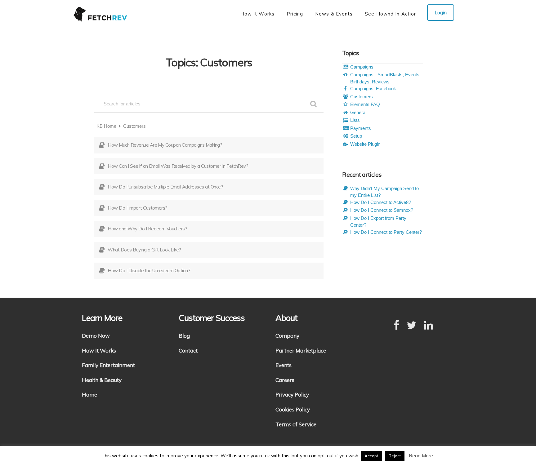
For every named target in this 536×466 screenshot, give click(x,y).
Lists (355, 120)
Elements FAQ (365, 104)
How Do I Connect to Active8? (380, 202)
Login (441, 12)
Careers (284, 380)
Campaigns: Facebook (373, 88)
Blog (184, 335)
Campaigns (361, 66)
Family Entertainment (108, 365)
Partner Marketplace (300, 350)
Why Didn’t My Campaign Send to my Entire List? (384, 192)
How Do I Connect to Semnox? (381, 210)
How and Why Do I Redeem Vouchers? (147, 229)
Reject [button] (395, 455)
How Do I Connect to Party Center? (386, 232)
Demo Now (96, 335)
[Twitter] (412, 325)
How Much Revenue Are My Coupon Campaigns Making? (165, 145)
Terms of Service (295, 424)
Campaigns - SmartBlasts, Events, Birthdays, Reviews (385, 78)
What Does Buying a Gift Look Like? (144, 250)
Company (287, 335)
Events (283, 365)
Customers (361, 96)
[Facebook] (396, 325)
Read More (421, 456)
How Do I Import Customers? (137, 208)
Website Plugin (365, 144)
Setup (356, 136)
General (358, 112)
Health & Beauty (102, 380)
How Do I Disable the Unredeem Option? (149, 270)
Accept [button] (371, 455)
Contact (188, 350)
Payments (360, 128)
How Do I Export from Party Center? (378, 221)
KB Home (107, 126)
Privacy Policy (292, 394)
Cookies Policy (292, 409)
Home (89, 394)
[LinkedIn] (428, 325)
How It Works (99, 350)
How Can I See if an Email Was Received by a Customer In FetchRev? (178, 166)
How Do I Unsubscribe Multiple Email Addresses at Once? (165, 187)
